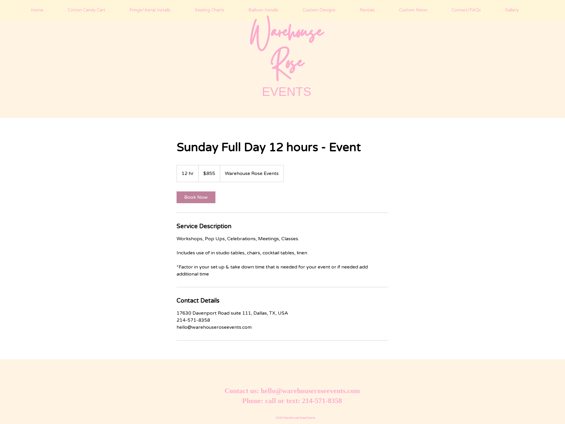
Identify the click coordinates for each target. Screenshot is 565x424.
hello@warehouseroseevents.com (310, 391)
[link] (196, 197)
